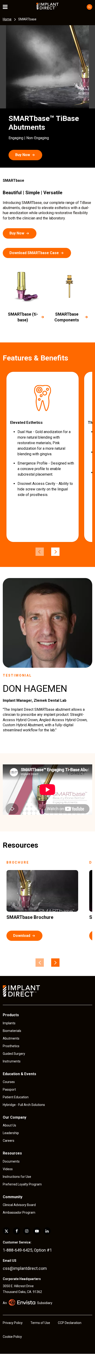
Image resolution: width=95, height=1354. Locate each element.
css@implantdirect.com (25, 1268)
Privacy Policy (13, 1323)
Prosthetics (11, 1046)
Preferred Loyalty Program (22, 1184)
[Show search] (89, 7)
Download (21, 935)
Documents (11, 1161)
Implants (9, 1023)
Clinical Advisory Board (19, 1205)
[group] (42, 457)
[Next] (55, 552)
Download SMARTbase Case (34, 253)
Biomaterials (12, 1031)
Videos (8, 1169)
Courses (9, 1082)
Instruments (12, 1061)
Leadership (11, 1133)
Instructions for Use (17, 1177)
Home (7, 19)
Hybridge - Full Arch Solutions (24, 1105)
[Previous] (40, 552)
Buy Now (22, 155)
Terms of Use (40, 1323)
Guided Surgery (14, 1054)
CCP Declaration (69, 1323)
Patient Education (16, 1097)
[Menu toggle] (8, 6)
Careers (8, 1140)
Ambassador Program (19, 1212)
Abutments (11, 1038)
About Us (9, 1125)
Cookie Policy (12, 1337)
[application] (47, 789)
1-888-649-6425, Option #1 (27, 1250)
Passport (9, 1089)
